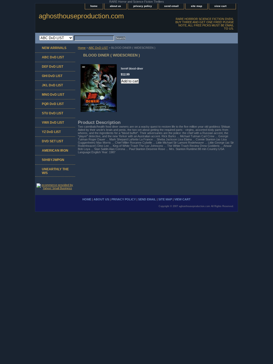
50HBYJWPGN (53, 160)
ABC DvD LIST (98, 47)
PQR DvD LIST (53, 104)
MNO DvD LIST (53, 94)
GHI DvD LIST (52, 76)
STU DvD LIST (52, 113)
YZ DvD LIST (51, 132)
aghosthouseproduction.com (81, 16)
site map (196, 6)
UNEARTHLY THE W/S (55, 171)
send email (171, 6)
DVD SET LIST (52, 141)
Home (82, 47)
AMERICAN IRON (55, 150)
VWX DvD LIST (53, 122)
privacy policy (142, 6)
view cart (220, 6)
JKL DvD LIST (52, 85)
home (94, 6)
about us (115, 6)
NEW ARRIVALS (54, 48)
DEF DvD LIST (52, 66)
